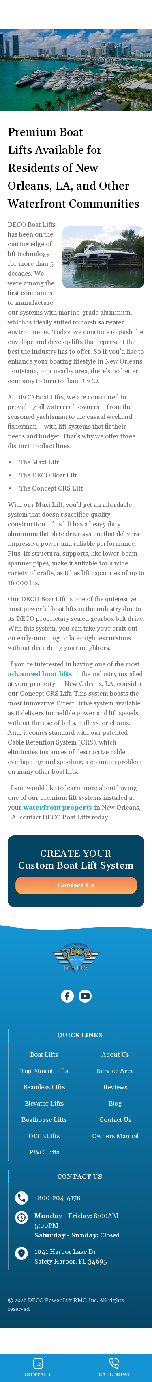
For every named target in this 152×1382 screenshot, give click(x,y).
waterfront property (57, 808)
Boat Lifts (44, 1055)
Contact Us (76, 885)
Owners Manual (115, 1136)
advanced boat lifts (40, 674)
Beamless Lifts (44, 1087)
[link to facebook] (67, 996)
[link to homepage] (76, 958)
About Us (115, 1055)
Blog (115, 1103)
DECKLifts (44, 1136)
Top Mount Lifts (44, 1071)
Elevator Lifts (44, 1103)
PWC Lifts (44, 1152)
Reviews (115, 1087)
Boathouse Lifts (44, 1120)
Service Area (115, 1071)
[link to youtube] (85, 996)
